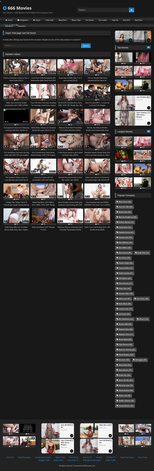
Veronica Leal (126, 385)
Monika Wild (125, 324)
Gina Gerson (125, 283)
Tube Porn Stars (127, 457)
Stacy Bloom (125, 370)
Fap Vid (115, 20)
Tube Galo (49, 20)
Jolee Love (125, 299)
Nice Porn (138, 20)
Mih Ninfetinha (126, 319)
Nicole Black (125, 339)
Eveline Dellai (125, 263)
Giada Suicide (126, 273)
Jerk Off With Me (142, 97)
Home (10, 20)
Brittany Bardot (126, 222)
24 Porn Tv (111, 457)
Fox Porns (90, 20)
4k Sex (99, 457)
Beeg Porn (63, 20)
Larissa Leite (125, 309)
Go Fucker (103, 20)
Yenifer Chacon (126, 401)
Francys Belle (126, 268)
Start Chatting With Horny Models (139, 39)
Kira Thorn (142, 299)
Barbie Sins (125, 212)
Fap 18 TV (87, 457)
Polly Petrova (125, 344)
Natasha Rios (125, 329)
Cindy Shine (125, 227)
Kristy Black (125, 304)
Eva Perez (124, 258)
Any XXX (126, 20)
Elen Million (125, 248)
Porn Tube (142, 457)
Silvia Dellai (125, 365)
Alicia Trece (125, 202)
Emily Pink (143, 253)
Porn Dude (74, 457)
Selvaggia (140, 360)
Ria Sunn (124, 360)
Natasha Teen (126, 334)
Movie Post (60, 457)
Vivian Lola (125, 395)
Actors (37, 20)
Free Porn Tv (73, 460)
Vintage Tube (44, 460)
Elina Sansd (125, 253)
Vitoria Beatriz (126, 390)
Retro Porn (58, 460)
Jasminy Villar (126, 293)
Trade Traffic (110, 460)
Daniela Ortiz (125, 237)
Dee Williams (125, 242)
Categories (24, 20)
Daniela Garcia (126, 232)
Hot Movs (9, 26)
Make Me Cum (121, 39)
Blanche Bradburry (127, 217)
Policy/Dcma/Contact (92, 460)
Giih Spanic (125, 278)
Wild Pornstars (24, 457)
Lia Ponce (124, 314)
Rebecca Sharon (127, 350)
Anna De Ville (125, 207)
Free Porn (22, 26)
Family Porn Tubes (43, 457)
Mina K (143, 319)
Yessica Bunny (126, 406)
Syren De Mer (126, 380)
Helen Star (124, 288)
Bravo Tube (76, 20)
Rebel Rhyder (126, 355)
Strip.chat (119, 41)
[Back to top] (146, 464)
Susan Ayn (124, 375)
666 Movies (19, 8)
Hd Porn (10, 457)
